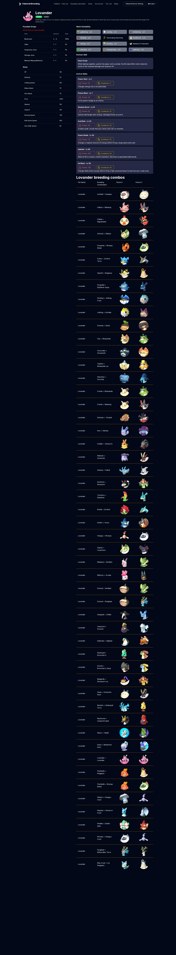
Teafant (100, 364)
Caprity (100, 548)
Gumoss (100, 326)
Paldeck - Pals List (61, 4)
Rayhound (101, 718)
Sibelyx (108, 234)
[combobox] (152, 4)
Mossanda (107, 339)
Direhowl (100, 482)
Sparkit (100, 273)
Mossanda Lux (102, 366)
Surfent (107, 509)
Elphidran (100, 498)
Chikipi (99, 219)
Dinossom (101, 484)
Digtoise (109, 641)
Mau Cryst (101, 863)
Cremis (99, 391)
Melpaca (100, 562)
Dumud (100, 588)
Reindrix (100, 705)
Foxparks (100, 246)
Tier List (109, 4)
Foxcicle (100, 629)
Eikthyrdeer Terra (104, 852)
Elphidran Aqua (103, 287)
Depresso (101, 377)
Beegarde (100, 679)
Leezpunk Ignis (103, 721)
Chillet (108, 615)
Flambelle (101, 771)
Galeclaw (100, 641)
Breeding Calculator (78, 4)
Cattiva (99, 207)
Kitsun (99, 733)
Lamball (100, 194)
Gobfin (99, 523)
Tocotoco (101, 495)
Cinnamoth (101, 353)
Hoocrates (101, 351)
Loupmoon (101, 550)
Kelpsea (100, 810)
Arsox (106, 523)
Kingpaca (108, 273)
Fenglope (108, 601)
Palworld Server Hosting (134, 4)
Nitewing (107, 207)
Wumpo (108, 536)
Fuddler (100, 444)
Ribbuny (100, 575)
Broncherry (101, 655)
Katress (105, 431)
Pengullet (100, 285)
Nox (98, 431)
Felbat (107, 470)
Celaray (100, 470)
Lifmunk (100, 234)
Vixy (98, 339)
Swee (99, 692)
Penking (100, 298)
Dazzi (99, 745)
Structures (99, 4)
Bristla (99, 509)
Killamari (100, 456)
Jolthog (100, 312)
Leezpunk (101, 626)
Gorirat (100, 666)
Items (90, 4)
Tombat (109, 418)
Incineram (101, 458)
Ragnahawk (101, 222)
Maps (116, 4)
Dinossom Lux (102, 681)
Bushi (108, 326)
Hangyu (100, 536)
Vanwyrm (108, 444)
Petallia (100, 824)
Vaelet (106, 733)
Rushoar (100, 418)
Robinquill (101, 653)
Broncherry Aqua (104, 668)
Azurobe (100, 379)
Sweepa (108, 194)
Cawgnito (100, 615)
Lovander (81, 194)
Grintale (108, 312)
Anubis (108, 575)
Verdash (109, 562)
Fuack (99, 259)
